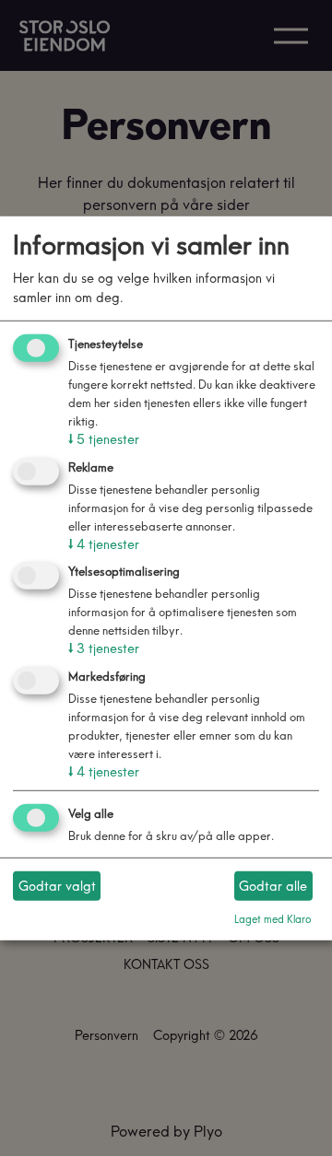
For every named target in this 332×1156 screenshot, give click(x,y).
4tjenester (103, 543)
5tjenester (103, 439)
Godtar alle (273, 885)
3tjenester (103, 648)
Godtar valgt (57, 885)
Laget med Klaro (273, 919)
